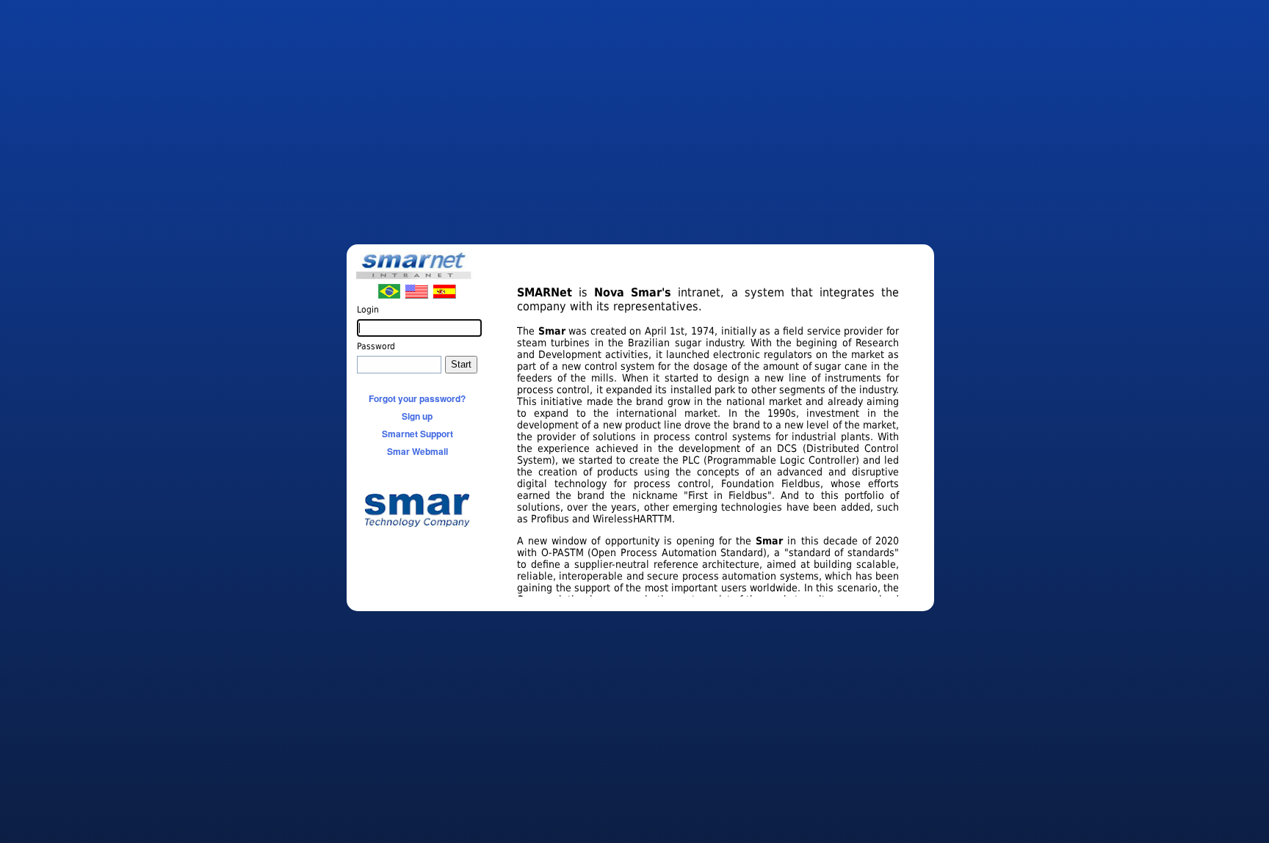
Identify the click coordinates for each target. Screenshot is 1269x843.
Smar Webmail (417, 451)
